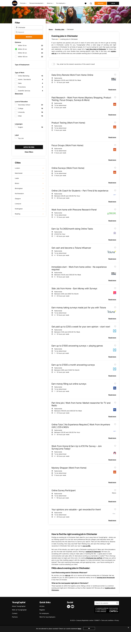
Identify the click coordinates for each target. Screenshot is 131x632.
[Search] (91, 3)
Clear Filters (29, 152)
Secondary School (24, 105)
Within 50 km (22, 53)
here (79, 629)
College (20, 108)
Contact (14, 613)
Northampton (19, 193)
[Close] (128, 629)
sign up (67, 575)
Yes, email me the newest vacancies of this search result (76, 64)
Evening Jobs (59, 29)
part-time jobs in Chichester (96, 49)
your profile (86, 546)
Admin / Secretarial (24, 79)
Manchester (19, 173)
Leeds (17, 178)
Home (51, 29)
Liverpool (18, 204)
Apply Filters (28, 147)
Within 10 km (22, 45)
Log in (113, 3)
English (20, 127)
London (17, 168)
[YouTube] (73, 606)
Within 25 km (22, 49)
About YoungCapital (18, 606)
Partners (15, 617)
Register (100, 3)
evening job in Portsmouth (106, 577)
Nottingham (19, 209)
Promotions (22, 87)
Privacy (117, 620)
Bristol (17, 183)
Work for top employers (47, 617)
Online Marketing (23, 76)
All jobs (41, 606)
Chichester (70, 29)
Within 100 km (22, 57)
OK (89, 628)
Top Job (21, 138)
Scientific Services (24, 91)
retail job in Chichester (93, 551)
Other (20, 116)
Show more (19, 94)
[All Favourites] (85, 3)
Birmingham (19, 188)
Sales (20, 83)
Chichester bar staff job (94, 558)
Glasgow (18, 198)
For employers (44, 613)
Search (29, 37)
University (21, 112)
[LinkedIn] (69, 606)
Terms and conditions (107, 620)
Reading (17, 214)
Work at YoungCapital (19, 610)
